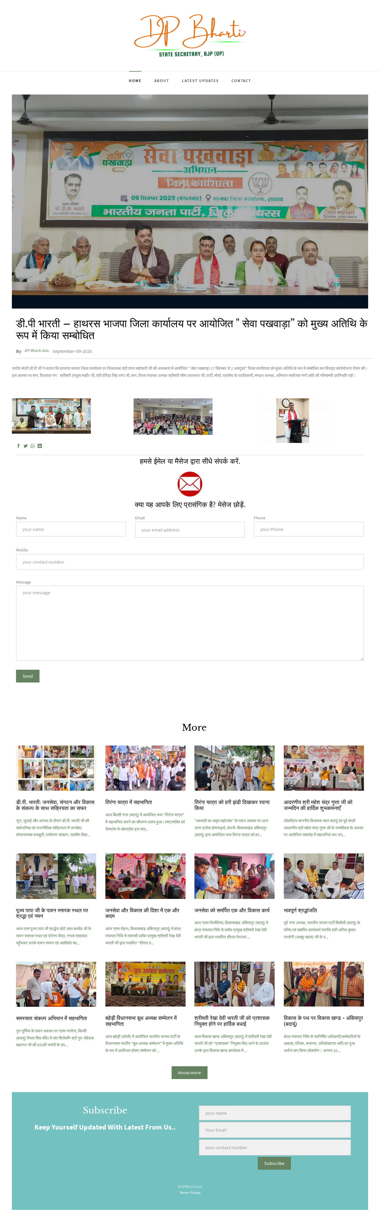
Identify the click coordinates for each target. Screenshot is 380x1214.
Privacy (195, 1192)
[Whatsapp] (33, 446)
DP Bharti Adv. (37, 350)
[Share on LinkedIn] (40, 446)
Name (21, 517)
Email (140, 517)
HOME (135, 80)
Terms (184, 1192)
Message (23, 582)
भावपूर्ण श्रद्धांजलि (300, 910)
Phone (259, 517)
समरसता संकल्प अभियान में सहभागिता (51, 1018)
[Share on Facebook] (18, 446)
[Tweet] (25, 446)
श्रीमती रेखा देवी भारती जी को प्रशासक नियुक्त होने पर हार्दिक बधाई (232, 1021)
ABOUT (161, 80)
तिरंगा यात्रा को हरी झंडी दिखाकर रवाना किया (232, 805)
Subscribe (274, 1163)
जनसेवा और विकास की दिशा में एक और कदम (142, 913)
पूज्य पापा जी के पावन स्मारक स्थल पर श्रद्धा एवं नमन (52, 913)
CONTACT (241, 80)
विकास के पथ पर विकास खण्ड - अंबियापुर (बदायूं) (323, 1021)
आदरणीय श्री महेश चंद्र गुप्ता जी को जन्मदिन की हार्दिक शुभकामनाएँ (318, 805)
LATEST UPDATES (200, 80)
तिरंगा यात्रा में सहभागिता (128, 802)
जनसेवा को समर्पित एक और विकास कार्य (232, 910)
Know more (189, 1072)
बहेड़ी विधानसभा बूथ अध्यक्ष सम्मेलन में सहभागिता (141, 1021)
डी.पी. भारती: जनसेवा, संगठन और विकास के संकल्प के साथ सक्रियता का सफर (55, 805)
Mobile (22, 550)
